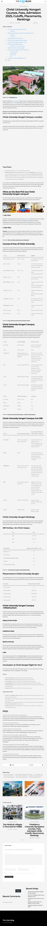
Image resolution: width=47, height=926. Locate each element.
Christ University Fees (38, 774)
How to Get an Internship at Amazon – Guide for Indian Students (21, 414)
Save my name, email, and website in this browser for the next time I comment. (21, 873)
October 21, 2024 (10, 790)
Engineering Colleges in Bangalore (35, 775)
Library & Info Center (14, 51)
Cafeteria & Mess (13, 53)
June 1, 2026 (10, 829)
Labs (11, 56)
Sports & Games (13, 54)
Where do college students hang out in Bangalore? (18, 240)
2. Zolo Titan (12, 36)
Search (4, 888)
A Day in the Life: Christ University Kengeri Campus (19, 320)
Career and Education (23, 6)
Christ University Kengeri (9, 775)
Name (6, 867)
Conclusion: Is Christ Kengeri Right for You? (17, 58)
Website (32, 867)
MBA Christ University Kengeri (22, 777)
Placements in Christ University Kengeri (16, 47)
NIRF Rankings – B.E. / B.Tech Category (17, 46)
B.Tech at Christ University (9, 774)
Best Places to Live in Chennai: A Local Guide (36, 899)
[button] (22, 839)
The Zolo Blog (8, 920)
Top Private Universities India (35, 777)
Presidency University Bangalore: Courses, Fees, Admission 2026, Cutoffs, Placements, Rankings (34, 830)
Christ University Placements (21, 775)
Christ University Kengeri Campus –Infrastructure (18, 49)
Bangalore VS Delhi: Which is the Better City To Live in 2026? (35, 902)
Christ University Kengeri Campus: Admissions (17, 40)
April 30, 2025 (31, 790)
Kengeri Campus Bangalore (9, 777)
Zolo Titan (5, 231)
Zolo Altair (27, 218)
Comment (6, 853)
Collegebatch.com (13, 97)
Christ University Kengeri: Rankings (15, 44)
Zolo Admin (16, 790)
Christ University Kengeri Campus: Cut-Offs (17, 42)
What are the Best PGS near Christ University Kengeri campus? (21, 33)
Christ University (15, 101)
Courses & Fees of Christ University (15, 38)
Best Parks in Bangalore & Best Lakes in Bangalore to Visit (36, 895)
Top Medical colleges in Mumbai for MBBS (12, 825)
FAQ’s (9, 60)
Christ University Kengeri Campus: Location (17, 29)
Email (19, 867)
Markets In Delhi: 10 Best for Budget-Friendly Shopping (36, 892)
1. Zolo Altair (12, 34)
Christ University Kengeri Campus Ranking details (19, 569)
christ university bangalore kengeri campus (24, 774)
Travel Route (12, 31)
